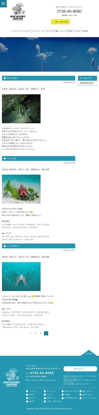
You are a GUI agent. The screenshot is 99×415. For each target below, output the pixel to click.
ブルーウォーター (38, 31)
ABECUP (32, 401)
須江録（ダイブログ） (71, 391)
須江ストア (32, 398)
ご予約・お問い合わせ (61, 22)
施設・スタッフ (60, 31)
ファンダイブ (26, 31)
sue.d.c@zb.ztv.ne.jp (43, 380)
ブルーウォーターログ (89, 398)
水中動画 (85, 31)
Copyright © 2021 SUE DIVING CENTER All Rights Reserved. (49, 409)
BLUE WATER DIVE (70, 398)
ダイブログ (50, 31)
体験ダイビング (87, 394)
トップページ (15, 31)
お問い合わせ (79, 369)
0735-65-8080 (69, 11)
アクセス (77, 31)
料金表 (70, 31)
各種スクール (51, 398)
